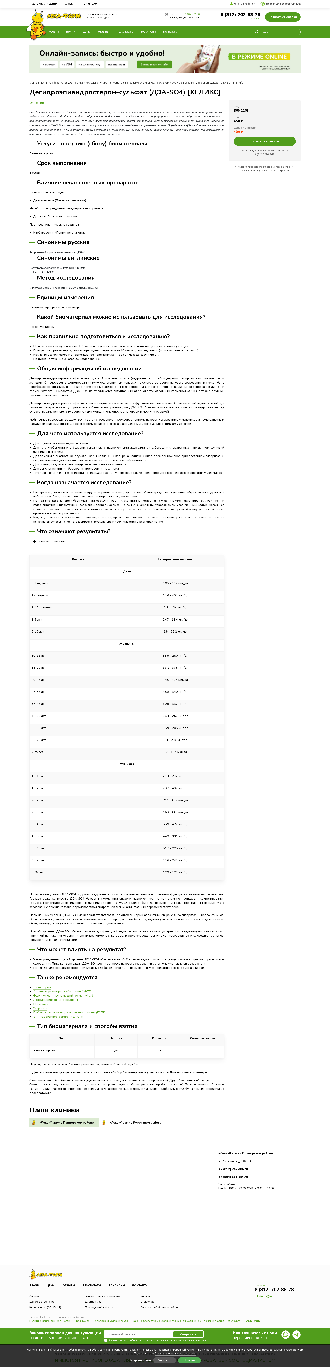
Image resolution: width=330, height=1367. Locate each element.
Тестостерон (42, 987)
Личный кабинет (244, 4)
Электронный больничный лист (160, 1307)
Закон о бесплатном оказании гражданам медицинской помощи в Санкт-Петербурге (186, 1321)
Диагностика (93, 1302)
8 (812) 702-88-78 (240, 14)
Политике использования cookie (175, 1353)
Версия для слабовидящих (283, 4)
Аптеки (69, 3)
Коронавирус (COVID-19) (45, 1307)
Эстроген (40, 1008)
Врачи (70, 32)
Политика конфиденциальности (49, 1321)
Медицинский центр (43, 3)
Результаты (125, 32)
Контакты (170, 32)
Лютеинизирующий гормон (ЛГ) (56, 1000)
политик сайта (200, 1340)
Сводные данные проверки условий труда (101, 1321)
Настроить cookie (140, 1360)
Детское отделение (41, 1302)
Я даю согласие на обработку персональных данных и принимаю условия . (159, 1340)
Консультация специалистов (103, 1296)
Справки (146, 1296)
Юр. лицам (90, 3)
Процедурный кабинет (99, 1307)
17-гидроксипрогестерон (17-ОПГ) (59, 1017)
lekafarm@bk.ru (265, 1296)
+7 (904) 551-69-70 (233, 1177)
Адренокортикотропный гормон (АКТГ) (62, 991)
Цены (87, 32)
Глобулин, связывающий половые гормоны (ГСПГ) (69, 1012)
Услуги (54, 32)
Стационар (147, 1302)
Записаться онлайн (283, 17)
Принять (189, 1360)
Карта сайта (253, 1321)
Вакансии (148, 32)
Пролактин (41, 1004)
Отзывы (103, 32)
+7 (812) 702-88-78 (233, 1169)
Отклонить (164, 1360)
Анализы (35, 1296)
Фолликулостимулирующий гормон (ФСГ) (63, 996)
